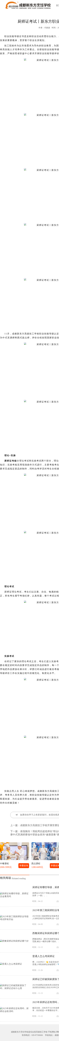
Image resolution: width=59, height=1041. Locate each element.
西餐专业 (19, 522)
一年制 (7, 511)
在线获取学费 (24, 541)
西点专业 (7, 522)
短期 (19, 511)
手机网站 (52, 1032)
